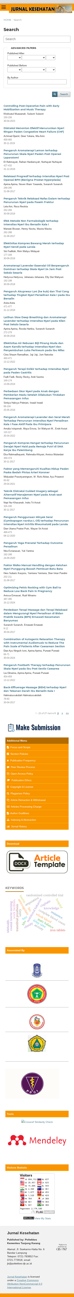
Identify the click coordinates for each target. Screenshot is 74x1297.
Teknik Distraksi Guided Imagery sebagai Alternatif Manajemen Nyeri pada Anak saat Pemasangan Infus (33, 494)
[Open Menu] (3, 7)
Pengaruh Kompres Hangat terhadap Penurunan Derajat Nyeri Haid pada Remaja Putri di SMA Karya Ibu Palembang (36, 446)
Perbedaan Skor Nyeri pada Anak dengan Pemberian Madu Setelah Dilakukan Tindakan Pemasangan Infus (34, 395)
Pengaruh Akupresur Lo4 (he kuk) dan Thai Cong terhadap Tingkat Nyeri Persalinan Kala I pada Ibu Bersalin (37, 295)
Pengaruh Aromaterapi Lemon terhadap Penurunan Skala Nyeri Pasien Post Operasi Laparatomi (32, 154)
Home (7, 19)
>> (67, 713)
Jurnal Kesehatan (17, 1276)
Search (64, 94)
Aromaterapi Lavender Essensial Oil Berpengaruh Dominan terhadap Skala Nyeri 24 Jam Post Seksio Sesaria (36, 269)
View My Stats (43, 1218)
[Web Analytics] (28, 1218)
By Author (12, 77)
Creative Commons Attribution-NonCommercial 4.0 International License (24, 1284)
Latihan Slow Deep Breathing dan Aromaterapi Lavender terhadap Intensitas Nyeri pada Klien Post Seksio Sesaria (35, 321)
